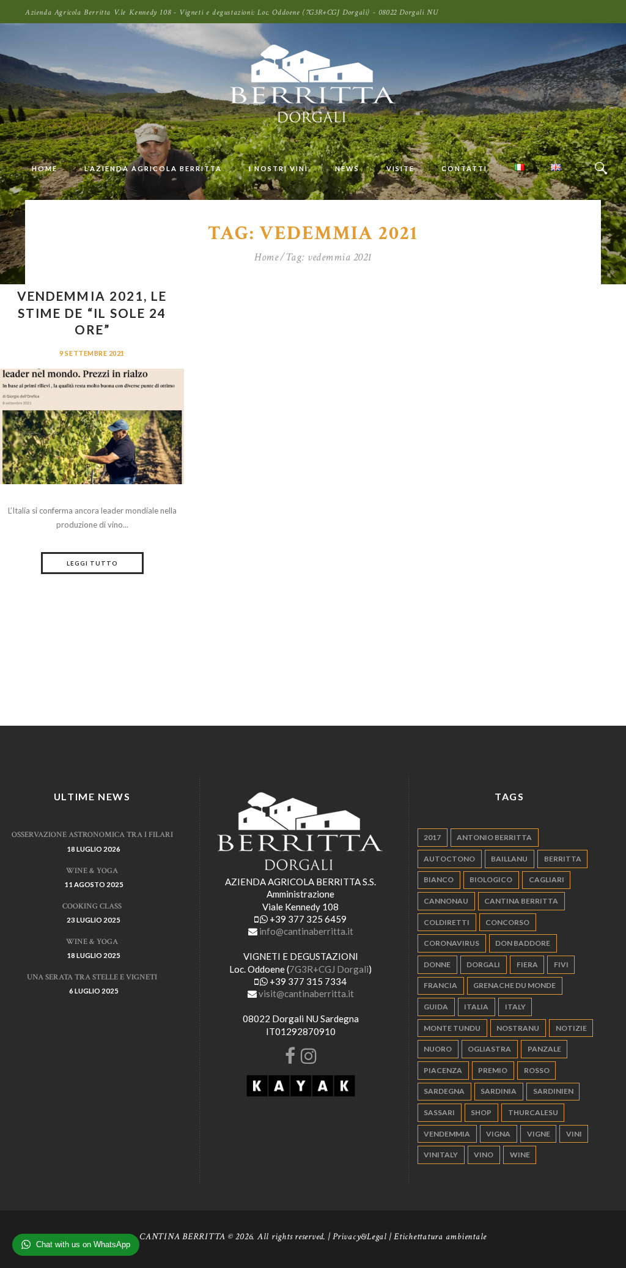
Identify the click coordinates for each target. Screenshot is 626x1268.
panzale (544, 1048)
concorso (507, 922)
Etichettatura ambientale (440, 1236)
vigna (498, 1133)
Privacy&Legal (360, 1236)
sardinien (553, 1091)
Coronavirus (451, 943)
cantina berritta (521, 900)
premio (492, 1070)
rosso (537, 1070)
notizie (571, 1028)
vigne (538, 1133)
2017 (432, 837)
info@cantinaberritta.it (306, 931)
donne (437, 964)
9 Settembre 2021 (92, 353)
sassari (439, 1112)
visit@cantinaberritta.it (306, 993)
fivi (561, 964)
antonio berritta (494, 837)
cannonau (446, 900)
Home (266, 257)
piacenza (443, 1070)
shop (481, 1112)
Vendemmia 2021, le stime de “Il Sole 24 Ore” (92, 313)
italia (476, 1006)
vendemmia (447, 1133)
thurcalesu (533, 1112)
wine (520, 1154)
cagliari (546, 879)
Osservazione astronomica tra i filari (92, 835)
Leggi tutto (92, 563)
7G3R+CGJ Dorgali (329, 969)
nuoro (438, 1048)
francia (440, 985)
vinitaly (441, 1154)
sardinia (499, 1091)
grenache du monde (514, 985)
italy (515, 1006)
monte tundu (452, 1028)
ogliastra (489, 1048)
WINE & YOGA (92, 871)
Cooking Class (92, 906)
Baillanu (509, 858)
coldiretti (447, 922)
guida (436, 1006)
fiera (527, 964)
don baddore (522, 943)
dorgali (483, 964)
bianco (439, 879)
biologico (491, 879)
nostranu (517, 1028)
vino (483, 1154)
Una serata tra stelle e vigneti (92, 977)
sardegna (444, 1091)
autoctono (449, 858)
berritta (562, 858)
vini (574, 1133)
